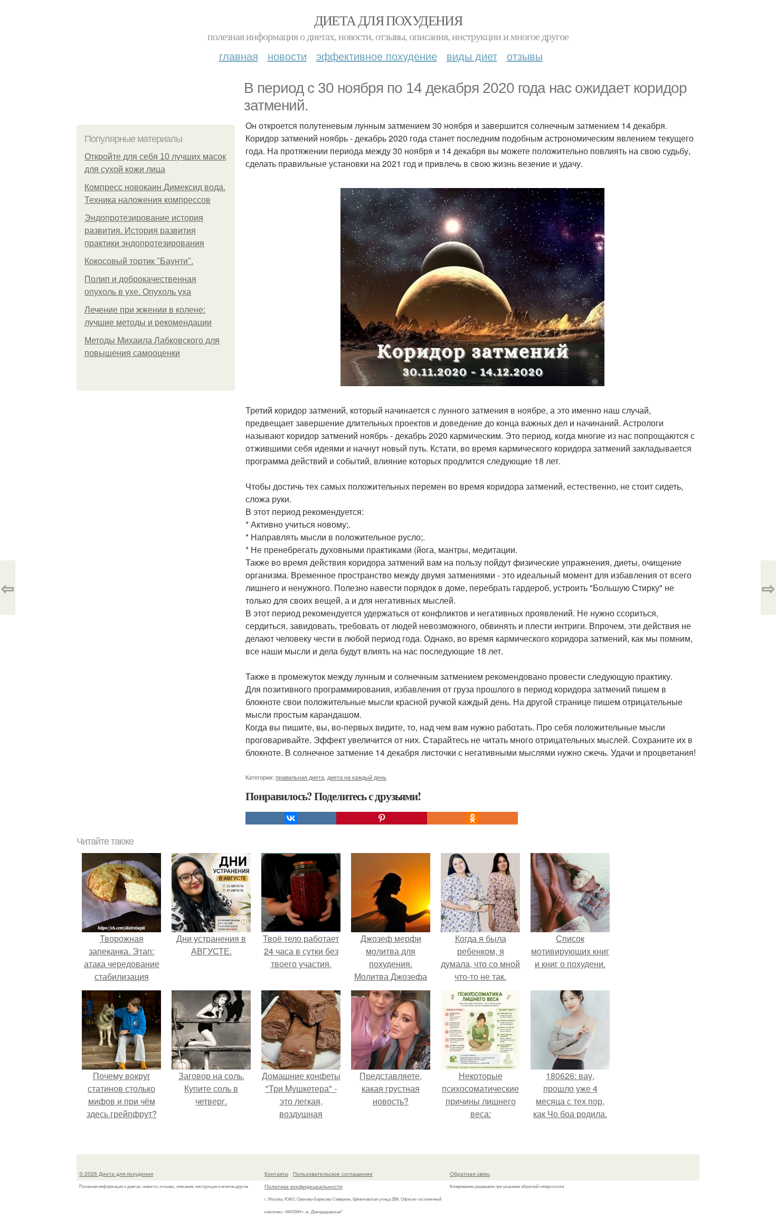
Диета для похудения (388, 20)
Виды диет (472, 55)
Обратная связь (470, 1173)
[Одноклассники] (472, 818)
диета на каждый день (356, 777)
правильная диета (300, 777)
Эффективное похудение (376, 55)
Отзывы (525, 55)
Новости (287, 55)
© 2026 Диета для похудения (116, 1173)
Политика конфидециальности (303, 1186)
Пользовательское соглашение (333, 1173)
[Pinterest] (381, 818)
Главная (238, 55)
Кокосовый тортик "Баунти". (138, 261)
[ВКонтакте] (290, 818)
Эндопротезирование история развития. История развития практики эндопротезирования (144, 230)
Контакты (276, 1173)
